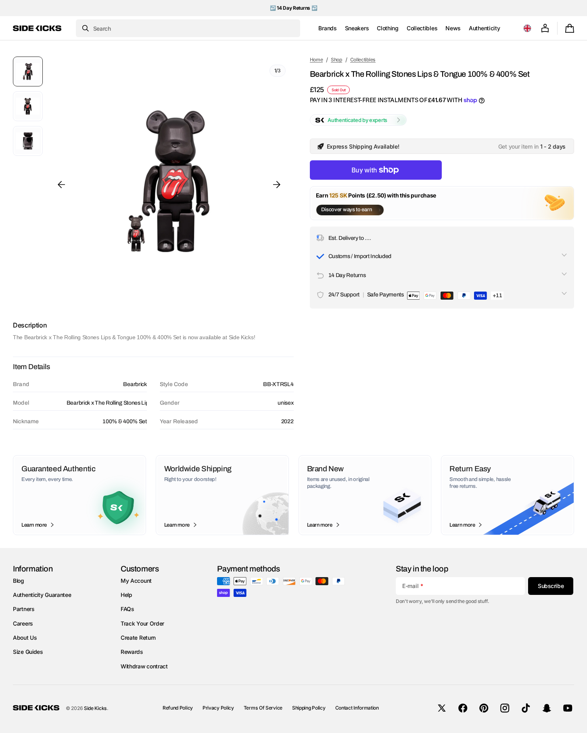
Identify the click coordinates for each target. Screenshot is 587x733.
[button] (527, 28)
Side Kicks (95, 708)
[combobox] (188, 28)
